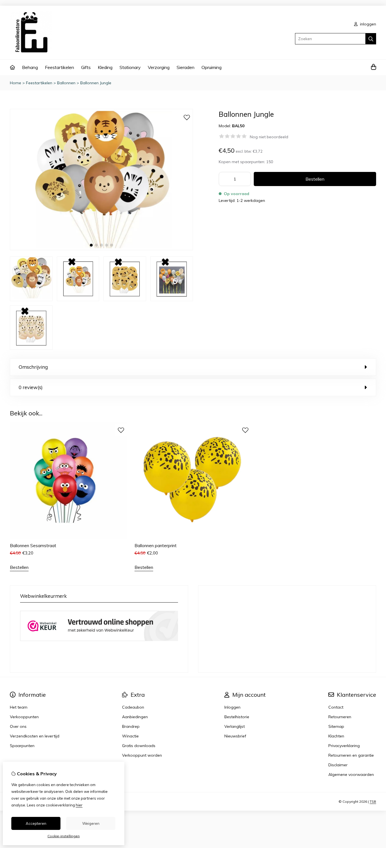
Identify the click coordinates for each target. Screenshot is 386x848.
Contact (335, 707)
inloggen (367, 24)
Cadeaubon (133, 707)
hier (79, 805)
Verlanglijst (234, 726)
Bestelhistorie (236, 716)
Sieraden (185, 67)
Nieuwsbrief (235, 736)
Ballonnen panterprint (156, 545)
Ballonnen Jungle (95, 82)
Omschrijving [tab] (33, 367)
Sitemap (336, 726)
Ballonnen (66, 82)
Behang (30, 67)
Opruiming (211, 67)
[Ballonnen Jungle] (101, 248)
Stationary (130, 67)
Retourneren (339, 716)
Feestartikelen (59, 67)
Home (15, 82)
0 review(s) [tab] (31, 387)
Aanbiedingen (135, 716)
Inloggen (232, 707)
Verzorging (159, 67)
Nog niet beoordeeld (269, 136)
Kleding (105, 67)
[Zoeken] (371, 38)
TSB (373, 801)
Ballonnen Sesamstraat (33, 545)
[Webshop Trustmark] (99, 642)
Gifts (86, 67)
